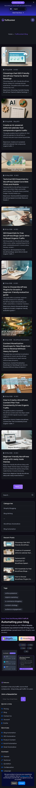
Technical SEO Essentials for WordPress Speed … (22, 560)
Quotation (7, 764)
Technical (7, 760)
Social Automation (10, 743)
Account (7, 720)
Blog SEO (16, 121)
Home (10, 34)
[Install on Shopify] (9, 638)
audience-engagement (13, 609)
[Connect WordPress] (27, 638)
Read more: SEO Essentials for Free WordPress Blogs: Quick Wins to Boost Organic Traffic (15, 252)
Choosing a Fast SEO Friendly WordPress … (22, 544)
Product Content (9, 740)
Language (7, 771)
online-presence (11, 593)
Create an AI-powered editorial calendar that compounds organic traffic (15, 128)
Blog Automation (10, 733)
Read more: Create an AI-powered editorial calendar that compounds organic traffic (14, 144)
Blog (5, 712)
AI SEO (16, 69)
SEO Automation (9, 736)
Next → (18, 487)
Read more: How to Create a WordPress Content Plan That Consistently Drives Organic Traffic (15, 422)
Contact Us (8, 716)
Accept (21, 783)
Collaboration (9, 767)
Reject (14, 783)
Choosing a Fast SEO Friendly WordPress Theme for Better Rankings (16, 76)
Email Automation (10, 747)
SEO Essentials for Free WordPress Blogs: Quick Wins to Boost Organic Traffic (16, 235)
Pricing (6, 709)
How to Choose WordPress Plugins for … (23, 578)
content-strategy (11, 605)
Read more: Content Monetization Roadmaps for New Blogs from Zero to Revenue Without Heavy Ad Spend (15, 365)
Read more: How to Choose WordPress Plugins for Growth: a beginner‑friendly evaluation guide (15, 308)
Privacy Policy (25, 776)
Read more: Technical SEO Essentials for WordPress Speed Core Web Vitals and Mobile (15, 198)
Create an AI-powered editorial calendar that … (23, 552)
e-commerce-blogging (13, 601)
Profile (5, 723)
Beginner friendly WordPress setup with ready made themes (16, 459)
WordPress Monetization (21, 340)
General (6, 756)
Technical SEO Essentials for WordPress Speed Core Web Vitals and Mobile (15, 182)
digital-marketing (11, 597)
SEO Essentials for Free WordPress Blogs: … (23, 570)
